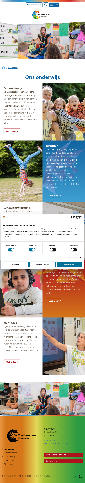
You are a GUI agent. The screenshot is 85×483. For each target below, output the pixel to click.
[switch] (32, 249)
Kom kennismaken (34, 5)
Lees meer (11, 130)
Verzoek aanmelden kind (56, 454)
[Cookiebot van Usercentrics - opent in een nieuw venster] (72, 217)
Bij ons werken (52, 461)
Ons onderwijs (9, 456)
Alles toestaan (69, 264)
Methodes (11, 361)
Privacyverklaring (10, 464)
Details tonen (73, 258)
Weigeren (15, 264)
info (45, 443)
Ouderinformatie (10, 452)
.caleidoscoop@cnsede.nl (57, 443)
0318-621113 (49, 440)
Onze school (9, 460)
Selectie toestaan (42, 264)
